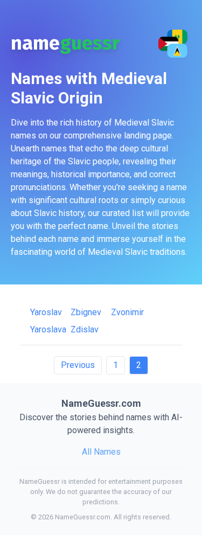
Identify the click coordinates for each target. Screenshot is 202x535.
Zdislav (85, 329)
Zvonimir (127, 312)
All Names (101, 452)
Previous (78, 365)
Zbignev (86, 312)
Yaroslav (46, 312)
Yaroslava (48, 329)
